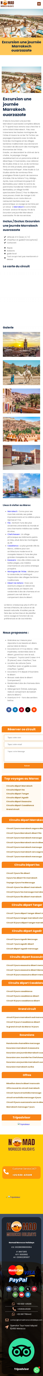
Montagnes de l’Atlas (16, 571)
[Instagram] (15, 1289)
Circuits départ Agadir (17, 797)
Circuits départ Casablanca (20, 805)
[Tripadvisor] (15, 1295)
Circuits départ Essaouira (18, 801)
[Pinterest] (34, 1289)
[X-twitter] (28, 1289)
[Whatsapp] (21, 1289)
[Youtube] (21, 1295)
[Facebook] (9, 1289)
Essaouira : (12, 560)
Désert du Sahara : (15, 583)
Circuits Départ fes (15, 789)
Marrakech (19, 207)
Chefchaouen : (14, 534)
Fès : (9, 523)
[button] (39, 3)
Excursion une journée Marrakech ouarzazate (17, 106)
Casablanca (13, 545)
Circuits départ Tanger (17, 793)
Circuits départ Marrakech (19, 786)
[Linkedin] (28, 1295)
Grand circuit (12, 809)
